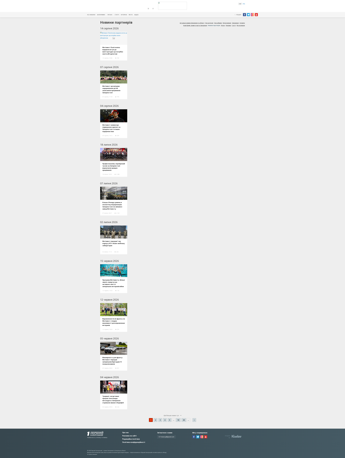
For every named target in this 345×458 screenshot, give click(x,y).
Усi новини (91, 15)
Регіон (110, 15)
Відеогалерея (227, 23)
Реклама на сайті (129, 436)
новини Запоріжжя (108, 450)
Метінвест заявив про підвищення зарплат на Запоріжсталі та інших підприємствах (111, 128)
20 (184, 420)
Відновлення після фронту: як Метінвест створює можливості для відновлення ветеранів (113, 322)
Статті (117, 15)
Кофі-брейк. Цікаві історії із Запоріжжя (195, 25)
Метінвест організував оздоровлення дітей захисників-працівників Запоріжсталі (111, 89)
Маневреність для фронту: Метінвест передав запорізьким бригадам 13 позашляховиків (112, 361)
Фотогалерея (241, 25)
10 (178, 420)
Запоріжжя (101, 15)
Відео (136, 15)
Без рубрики (218, 23)
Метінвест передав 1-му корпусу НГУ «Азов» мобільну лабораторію (113, 243)
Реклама (228, 25)
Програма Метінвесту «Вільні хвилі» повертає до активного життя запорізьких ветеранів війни (113, 283)
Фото (131, 15)
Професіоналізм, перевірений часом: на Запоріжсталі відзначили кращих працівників (113, 167)
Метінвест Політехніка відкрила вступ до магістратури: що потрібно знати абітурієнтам (112, 50)
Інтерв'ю (124, 15)
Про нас (125, 432)
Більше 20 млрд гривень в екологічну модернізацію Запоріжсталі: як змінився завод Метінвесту (112, 205)
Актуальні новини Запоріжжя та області (192, 23)
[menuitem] (240, 3)
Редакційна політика (131, 439)
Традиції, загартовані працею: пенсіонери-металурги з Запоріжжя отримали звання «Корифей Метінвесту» (113, 399)
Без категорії (209, 23)
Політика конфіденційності (133, 442)
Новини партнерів (214, 25)
